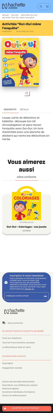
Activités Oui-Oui (29, 15)
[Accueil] (13, 6)
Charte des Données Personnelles (18, 382)
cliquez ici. (29, 289)
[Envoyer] (45, 296)
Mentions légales (10, 389)
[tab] (10, 109)
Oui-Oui (14, 15)
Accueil (5, 15)
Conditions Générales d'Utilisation (18, 392)
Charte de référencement (14, 396)
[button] (25, 31)
